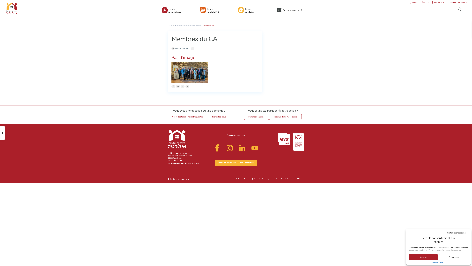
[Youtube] (254, 148)
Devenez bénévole (256, 117)
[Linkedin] (242, 148)
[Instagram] (229, 148)
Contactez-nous (219, 117)
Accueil (170, 26)
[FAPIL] (298, 142)
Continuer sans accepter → (457, 233)
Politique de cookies (437, 262)
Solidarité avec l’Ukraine (458, 2)
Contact (279, 179)
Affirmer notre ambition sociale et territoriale (188, 26)
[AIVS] (285, 142)
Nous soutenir (439, 2)
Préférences (454, 257)
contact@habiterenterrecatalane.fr (183, 163)
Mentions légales (265, 179)
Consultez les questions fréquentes (187, 117)
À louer (414, 2)
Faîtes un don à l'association (285, 117)
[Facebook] (217, 148)
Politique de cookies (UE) (245, 179)
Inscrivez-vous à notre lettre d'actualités (236, 163)
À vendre (425, 2)
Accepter (423, 257)
